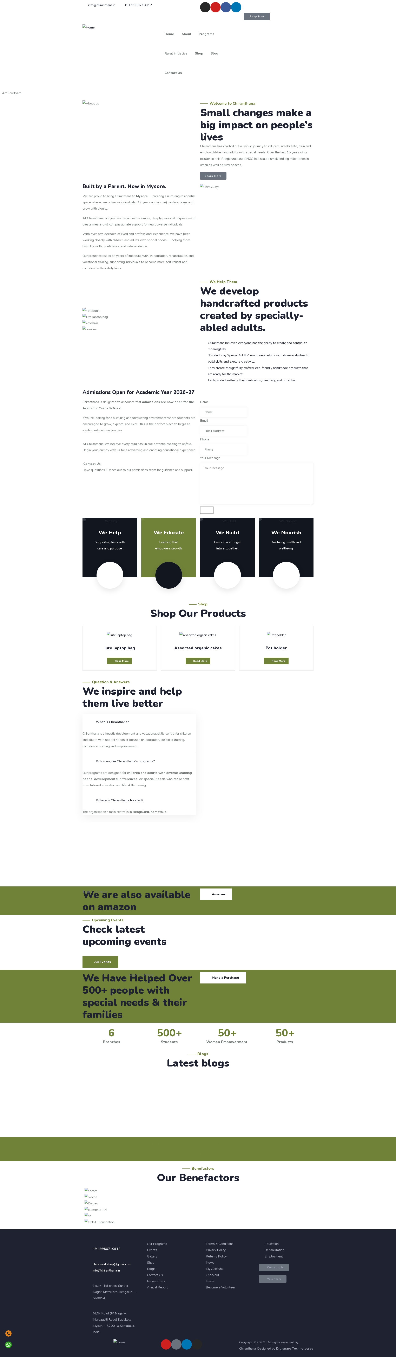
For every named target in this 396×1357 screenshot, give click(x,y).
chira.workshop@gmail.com (112, 1264)
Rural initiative (176, 53)
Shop (199, 53)
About (186, 34)
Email (204, 420)
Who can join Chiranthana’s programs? (125, 761)
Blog (214, 53)
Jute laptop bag (119, 648)
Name (204, 402)
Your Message (210, 458)
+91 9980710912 (106, 1249)
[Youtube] (215, 7)
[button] (139, 722)
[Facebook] (226, 7)
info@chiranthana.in (106, 1270)
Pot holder (276, 648)
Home (169, 34)
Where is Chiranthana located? (119, 800)
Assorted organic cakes (198, 648)
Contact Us (173, 73)
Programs (206, 34)
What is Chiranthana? (112, 722)
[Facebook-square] (176, 1344)
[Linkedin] (236, 7)
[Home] (88, 27)
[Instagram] (205, 7)
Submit (207, 510)
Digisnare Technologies (295, 1348)
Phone (204, 439)
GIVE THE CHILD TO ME (118, 1094)
